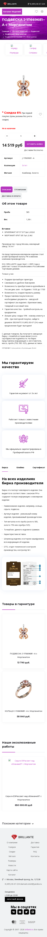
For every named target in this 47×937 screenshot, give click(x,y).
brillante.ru (29, 929)
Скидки (12, 851)
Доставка (35, 842)
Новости (12, 865)
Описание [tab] (6, 189)
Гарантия (35, 847)
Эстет (24, 165)
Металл (12, 856)
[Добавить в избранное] (40, 114)
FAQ (35, 851)
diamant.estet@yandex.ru (31, 884)
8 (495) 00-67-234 (37, 4)
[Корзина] (42, 11)
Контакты (35, 856)
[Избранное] (36, 11)
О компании (12, 842)
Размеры (12, 861)
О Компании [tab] (20, 189)
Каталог (12, 874)
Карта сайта (12, 870)
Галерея (12, 847)
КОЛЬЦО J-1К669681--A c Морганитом (23, 711)
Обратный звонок (15, 899)
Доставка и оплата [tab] (11, 196)
